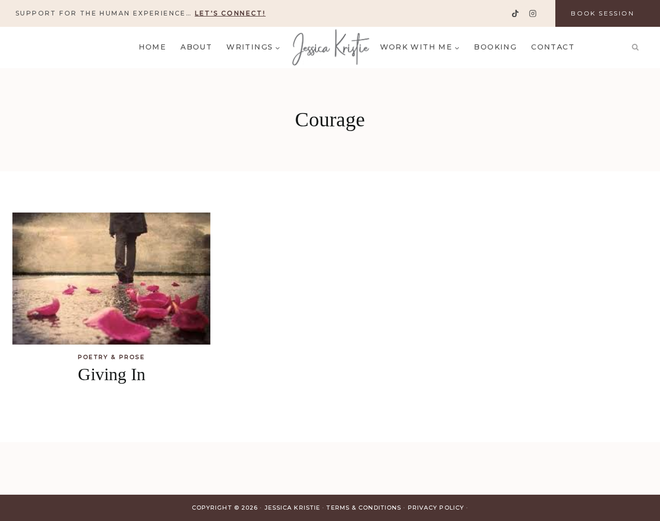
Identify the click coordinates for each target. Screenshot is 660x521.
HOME (153, 47)
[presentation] (111, 279)
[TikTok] (515, 13)
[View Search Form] (635, 47)
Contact (552, 47)
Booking (495, 47)
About (196, 47)
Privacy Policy (436, 507)
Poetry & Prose (111, 357)
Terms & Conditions (363, 507)
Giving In (111, 374)
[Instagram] (532, 13)
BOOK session (602, 13)
